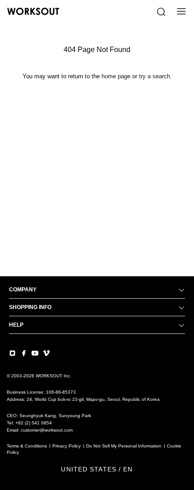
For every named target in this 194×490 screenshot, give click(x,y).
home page (116, 76)
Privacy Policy (66, 445)
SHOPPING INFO (30, 307)
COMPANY (23, 289)
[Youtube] (35, 353)
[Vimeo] (46, 353)
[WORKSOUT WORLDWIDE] (33, 11)
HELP (16, 325)
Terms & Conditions (27, 445)
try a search (154, 76)
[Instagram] (12, 353)
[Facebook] (23, 353)
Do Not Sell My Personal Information (124, 445)
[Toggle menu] (181, 11)
